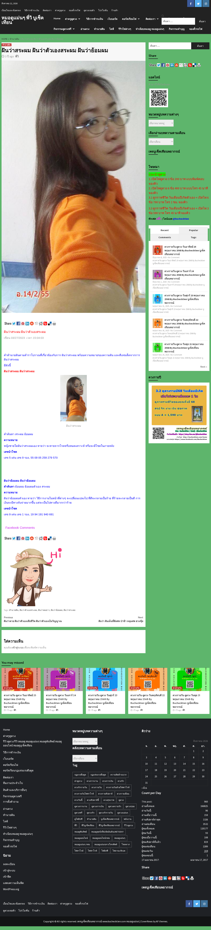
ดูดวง (121, 800)
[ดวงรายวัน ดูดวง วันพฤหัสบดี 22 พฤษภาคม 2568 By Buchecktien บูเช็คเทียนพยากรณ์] (158, 323)
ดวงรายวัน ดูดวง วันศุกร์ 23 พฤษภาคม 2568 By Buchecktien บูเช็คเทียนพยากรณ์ (185, 299)
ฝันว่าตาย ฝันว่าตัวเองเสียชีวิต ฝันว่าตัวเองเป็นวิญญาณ (33, 619)
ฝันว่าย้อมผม (57, 610)
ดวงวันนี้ (78, 800)
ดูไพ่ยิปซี (78, 819)
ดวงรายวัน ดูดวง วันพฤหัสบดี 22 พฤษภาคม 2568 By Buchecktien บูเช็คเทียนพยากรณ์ (185, 323)
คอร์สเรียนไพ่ (129, 18)
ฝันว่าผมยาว (44, 610)
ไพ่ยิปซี (104, 850)
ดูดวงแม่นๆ (122, 812)
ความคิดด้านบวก (118, 774)
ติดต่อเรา (47, 10)
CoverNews (147, 921)
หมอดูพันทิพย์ (80, 831)
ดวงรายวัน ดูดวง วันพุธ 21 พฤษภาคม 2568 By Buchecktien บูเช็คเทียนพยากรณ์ (184, 348)
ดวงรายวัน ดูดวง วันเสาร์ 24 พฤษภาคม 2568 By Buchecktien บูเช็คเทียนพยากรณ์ (185, 275)
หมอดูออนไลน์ (81, 838)
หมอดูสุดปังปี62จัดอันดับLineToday (107, 831)
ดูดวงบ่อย (130, 806)
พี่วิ (17, 56)
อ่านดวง (85, 29)
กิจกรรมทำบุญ (177, 29)
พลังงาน (127, 819)
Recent (165, 230)
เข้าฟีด (7, 876)
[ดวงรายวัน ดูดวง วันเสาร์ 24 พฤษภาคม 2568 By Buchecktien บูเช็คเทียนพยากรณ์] (158, 274)
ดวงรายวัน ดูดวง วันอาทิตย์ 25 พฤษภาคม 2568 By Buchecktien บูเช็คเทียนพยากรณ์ (185, 250)
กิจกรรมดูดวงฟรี (62, 29)
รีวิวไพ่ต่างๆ (124, 29)
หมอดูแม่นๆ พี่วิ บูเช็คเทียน (23, 20)
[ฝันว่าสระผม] (73, 398)
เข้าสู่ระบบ (17, 647)
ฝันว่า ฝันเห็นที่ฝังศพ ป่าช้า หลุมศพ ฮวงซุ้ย (121, 619)
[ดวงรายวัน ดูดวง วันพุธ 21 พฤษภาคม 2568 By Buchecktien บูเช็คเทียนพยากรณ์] (158, 347)
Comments (164, 237)
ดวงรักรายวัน (80, 787)
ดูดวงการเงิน (98, 806)
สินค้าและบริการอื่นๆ (15, 790)
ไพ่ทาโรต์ (78, 850)
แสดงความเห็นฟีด (13, 883)
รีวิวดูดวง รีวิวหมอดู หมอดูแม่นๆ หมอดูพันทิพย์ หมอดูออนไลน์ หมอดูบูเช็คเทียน (32, 743)
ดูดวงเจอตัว (89, 10)
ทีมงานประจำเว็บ (13, 783)
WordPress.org (11, 889)
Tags (193, 237)
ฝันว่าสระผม (69, 610)
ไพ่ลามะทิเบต (119, 850)
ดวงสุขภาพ (108, 800)
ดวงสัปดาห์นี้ (93, 800)
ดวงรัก (121, 781)
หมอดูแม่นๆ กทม (82, 844)
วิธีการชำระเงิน (31, 10)
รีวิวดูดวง (128, 825)
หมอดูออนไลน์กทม (101, 838)
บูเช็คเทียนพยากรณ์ (110, 819)
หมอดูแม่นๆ (119, 838)
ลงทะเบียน (9, 864)
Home (57, 18)
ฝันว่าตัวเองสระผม (28, 610)
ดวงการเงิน (107, 781)
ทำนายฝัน (99, 29)
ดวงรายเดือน (123, 793)
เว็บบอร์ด (112, 18)
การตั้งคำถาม (11, 801)
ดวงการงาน (92, 781)
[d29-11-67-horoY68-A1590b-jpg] (179, 412)
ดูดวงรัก (90, 812)
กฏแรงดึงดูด (80, 774)
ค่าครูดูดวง (60, 10)
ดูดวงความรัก (114, 806)
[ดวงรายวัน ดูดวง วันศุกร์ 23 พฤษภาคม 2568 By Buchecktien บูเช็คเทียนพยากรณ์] (158, 298)
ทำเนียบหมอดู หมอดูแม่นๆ (150, 29)
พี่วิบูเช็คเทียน (88, 825)
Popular (193, 230)
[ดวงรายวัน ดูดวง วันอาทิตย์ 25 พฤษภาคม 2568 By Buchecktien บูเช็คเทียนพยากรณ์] (158, 250)
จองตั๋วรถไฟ (74, 10)
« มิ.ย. (144, 787)
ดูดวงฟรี (78, 812)
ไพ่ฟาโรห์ (92, 850)
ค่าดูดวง (78, 781)
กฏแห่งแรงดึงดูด (98, 774)
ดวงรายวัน (8, 688)
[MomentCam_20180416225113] (35, 575)
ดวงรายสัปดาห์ (105, 793)
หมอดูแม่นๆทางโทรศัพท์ (105, 844)
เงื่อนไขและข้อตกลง (11, 10)
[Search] (163, 15)
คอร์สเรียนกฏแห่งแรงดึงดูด (18, 770)
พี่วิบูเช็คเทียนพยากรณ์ (109, 825)
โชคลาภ (126, 844)
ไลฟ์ (111, 29)
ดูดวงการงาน (80, 806)
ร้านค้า (114, 10)
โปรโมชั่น (103, 10)
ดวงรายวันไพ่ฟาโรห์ (84, 793)
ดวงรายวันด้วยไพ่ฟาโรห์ (117, 787)
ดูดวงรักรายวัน (106, 812)
